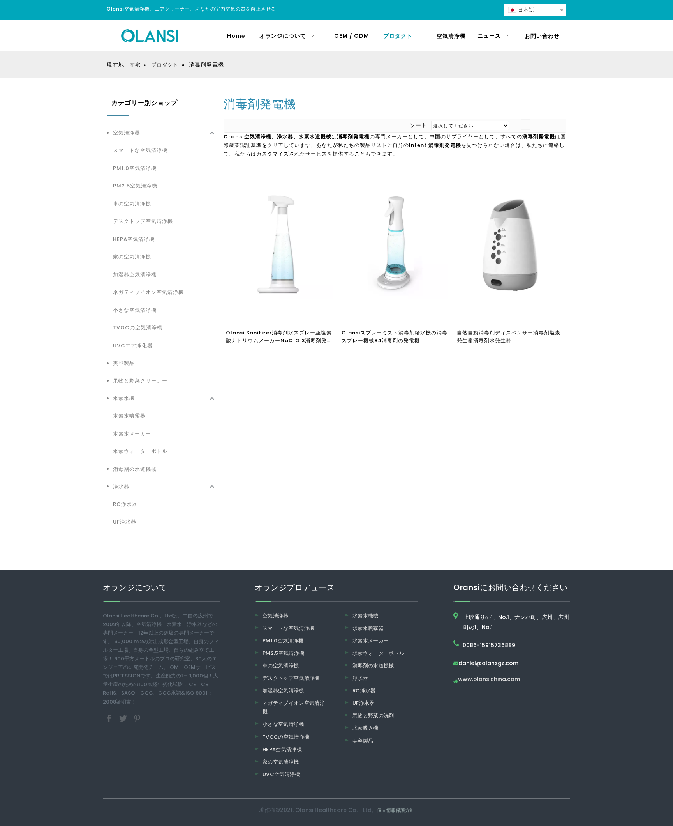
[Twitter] (124, 717)
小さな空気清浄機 (135, 310)
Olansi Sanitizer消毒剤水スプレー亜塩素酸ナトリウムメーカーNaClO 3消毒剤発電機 (279, 337)
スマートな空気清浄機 (140, 150)
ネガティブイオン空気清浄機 (148, 292)
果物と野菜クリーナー (140, 380)
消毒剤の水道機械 (135, 469)
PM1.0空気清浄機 (135, 168)
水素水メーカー (132, 433)
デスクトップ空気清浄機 (143, 221)
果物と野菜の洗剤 (373, 715)
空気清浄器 (126, 132)
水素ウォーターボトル (140, 451)
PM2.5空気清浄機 (135, 185)
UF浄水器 (124, 521)
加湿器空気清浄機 (135, 274)
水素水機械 (365, 615)
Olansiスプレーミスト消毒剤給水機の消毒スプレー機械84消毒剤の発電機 (394, 336)
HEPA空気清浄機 (134, 239)
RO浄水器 (125, 504)
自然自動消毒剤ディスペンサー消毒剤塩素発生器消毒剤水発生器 (508, 336)
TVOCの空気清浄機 (137, 327)
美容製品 (124, 363)
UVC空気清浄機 (281, 774)
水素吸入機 (365, 728)
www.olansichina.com (489, 679)
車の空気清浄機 (132, 203)
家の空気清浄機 (132, 256)
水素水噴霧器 (129, 415)
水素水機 (124, 398)
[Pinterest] (137, 717)
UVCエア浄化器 (133, 345)
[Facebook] (110, 717)
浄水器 (121, 486)
